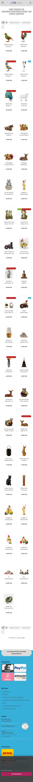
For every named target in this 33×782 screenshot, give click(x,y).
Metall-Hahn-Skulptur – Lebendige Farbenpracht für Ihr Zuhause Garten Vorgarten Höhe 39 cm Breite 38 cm (24, 45)
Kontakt (5, 694)
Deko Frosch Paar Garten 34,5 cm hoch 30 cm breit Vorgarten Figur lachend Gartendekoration (9, 222)
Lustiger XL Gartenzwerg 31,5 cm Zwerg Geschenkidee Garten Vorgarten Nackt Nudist (24, 193)
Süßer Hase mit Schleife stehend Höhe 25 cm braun (24, 459)
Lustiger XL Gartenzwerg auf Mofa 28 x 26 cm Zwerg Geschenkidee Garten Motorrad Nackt (9, 518)
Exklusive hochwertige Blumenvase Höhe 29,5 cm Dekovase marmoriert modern (9, 370)
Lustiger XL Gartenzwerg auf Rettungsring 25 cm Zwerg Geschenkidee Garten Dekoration (24, 548)
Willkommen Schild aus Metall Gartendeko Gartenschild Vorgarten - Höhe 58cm (24, 488)
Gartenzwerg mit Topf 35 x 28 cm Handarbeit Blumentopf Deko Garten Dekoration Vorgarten (24, 252)
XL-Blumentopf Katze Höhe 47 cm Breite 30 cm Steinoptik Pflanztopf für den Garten (9, 311)
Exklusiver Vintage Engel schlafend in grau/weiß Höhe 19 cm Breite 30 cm (24, 341)
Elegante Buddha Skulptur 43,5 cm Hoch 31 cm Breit (24, 281)
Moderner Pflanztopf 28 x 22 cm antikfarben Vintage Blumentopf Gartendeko (9, 607)
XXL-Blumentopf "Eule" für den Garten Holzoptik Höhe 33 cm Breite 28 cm (24, 400)
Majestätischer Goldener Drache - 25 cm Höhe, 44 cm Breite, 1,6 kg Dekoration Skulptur (8, 134)
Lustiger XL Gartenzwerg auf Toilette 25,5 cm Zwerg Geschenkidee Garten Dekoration (9, 548)
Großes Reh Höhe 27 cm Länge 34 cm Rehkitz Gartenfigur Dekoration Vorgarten (24, 429)
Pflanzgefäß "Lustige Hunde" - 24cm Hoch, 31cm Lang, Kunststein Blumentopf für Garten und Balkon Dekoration (9, 163)
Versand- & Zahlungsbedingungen (13, 697)
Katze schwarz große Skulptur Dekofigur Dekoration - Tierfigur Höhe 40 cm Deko (8, 488)
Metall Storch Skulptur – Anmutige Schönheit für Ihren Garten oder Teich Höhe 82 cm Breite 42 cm (24, 74)
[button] (3, 22)
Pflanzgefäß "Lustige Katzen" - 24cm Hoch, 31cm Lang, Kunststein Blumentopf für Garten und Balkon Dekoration (24, 134)
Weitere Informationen (16, 778)
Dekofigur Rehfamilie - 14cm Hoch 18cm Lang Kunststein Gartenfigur (24, 163)
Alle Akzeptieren (17, 774)
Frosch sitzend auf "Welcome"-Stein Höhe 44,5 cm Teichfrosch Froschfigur (8, 193)
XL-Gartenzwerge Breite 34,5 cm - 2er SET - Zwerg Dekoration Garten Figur (8, 577)
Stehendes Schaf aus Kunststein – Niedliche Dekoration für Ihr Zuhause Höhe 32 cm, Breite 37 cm (24, 104)
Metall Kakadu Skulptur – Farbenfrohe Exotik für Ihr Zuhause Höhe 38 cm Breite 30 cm (8, 74)
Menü (2, 2)
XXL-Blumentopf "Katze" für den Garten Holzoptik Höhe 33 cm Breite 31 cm (9, 429)
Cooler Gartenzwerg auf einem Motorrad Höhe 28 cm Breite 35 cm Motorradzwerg (24, 311)
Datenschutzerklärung (6, 770)
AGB (4, 703)
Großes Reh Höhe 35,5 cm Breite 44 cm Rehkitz (9, 400)
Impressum (6, 691)
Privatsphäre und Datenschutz (12, 706)
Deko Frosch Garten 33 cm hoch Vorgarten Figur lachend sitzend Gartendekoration (24, 222)
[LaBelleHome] (16, 2)
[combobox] (15, 22)
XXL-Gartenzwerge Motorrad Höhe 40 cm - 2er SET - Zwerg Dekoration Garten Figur (24, 577)
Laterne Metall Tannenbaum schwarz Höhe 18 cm (24, 370)
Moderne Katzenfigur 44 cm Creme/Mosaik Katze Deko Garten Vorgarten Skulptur (9, 281)
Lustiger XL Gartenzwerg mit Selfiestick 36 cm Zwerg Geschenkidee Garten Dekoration (24, 518)
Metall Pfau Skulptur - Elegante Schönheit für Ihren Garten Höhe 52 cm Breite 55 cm (9, 104)
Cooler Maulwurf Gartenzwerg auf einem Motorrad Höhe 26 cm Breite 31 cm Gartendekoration (9, 252)
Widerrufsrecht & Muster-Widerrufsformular (16, 700)
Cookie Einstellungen (9, 709)
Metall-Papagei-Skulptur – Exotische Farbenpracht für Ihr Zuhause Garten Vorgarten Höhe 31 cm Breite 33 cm (8, 45)
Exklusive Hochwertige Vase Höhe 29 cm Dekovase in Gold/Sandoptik (8, 341)
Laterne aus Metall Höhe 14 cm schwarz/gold (8, 459)
